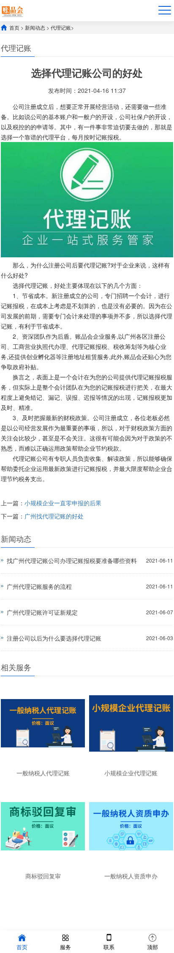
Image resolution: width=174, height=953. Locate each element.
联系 (108, 947)
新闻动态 (35, 27)
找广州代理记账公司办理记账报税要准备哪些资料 (72, 560)
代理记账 (61, 27)
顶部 (152, 947)
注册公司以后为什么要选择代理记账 (54, 638)
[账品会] (12, 10)
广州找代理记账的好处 (54, 516)
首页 (14, 27)
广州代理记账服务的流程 (39, 586)
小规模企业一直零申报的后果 (62, 503)
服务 (65, 947)
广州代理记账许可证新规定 (42, 612)
